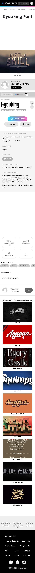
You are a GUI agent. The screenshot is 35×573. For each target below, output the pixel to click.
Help (6, 551)
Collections (22, 9)
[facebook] (11, 562)
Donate (8, 158)
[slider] (18, 94)
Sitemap (27, 555)
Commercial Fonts (11, 541)
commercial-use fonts (17, 526)
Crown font (18, 176)
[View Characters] (32, 103)
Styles (12, 9)
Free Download (19, 119)
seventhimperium (20, 83)
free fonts (6, 526)
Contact (16, 87)
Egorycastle (17, 368)
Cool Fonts (26, 541)
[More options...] (32, 107)
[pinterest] (24, 562)
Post (29, 290)
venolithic (17, 437)
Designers (29, 526)
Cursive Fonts (10, 546)
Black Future (17, 505)
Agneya (17, 345)
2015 (9, 241)
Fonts (5, 9)
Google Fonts (25, 546)
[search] (23, 3)
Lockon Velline (17, 482)
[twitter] (17, 562)
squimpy (17, 391)
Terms (7, 555)
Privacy (27, 551)
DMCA (16, 555)
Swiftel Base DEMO (17, 414)
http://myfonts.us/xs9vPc (11, 141)
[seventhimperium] (6, 85)
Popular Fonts (10, 536)
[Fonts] (9, 3)
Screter (17, 323)
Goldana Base (17, 459)
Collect (13, 124)
